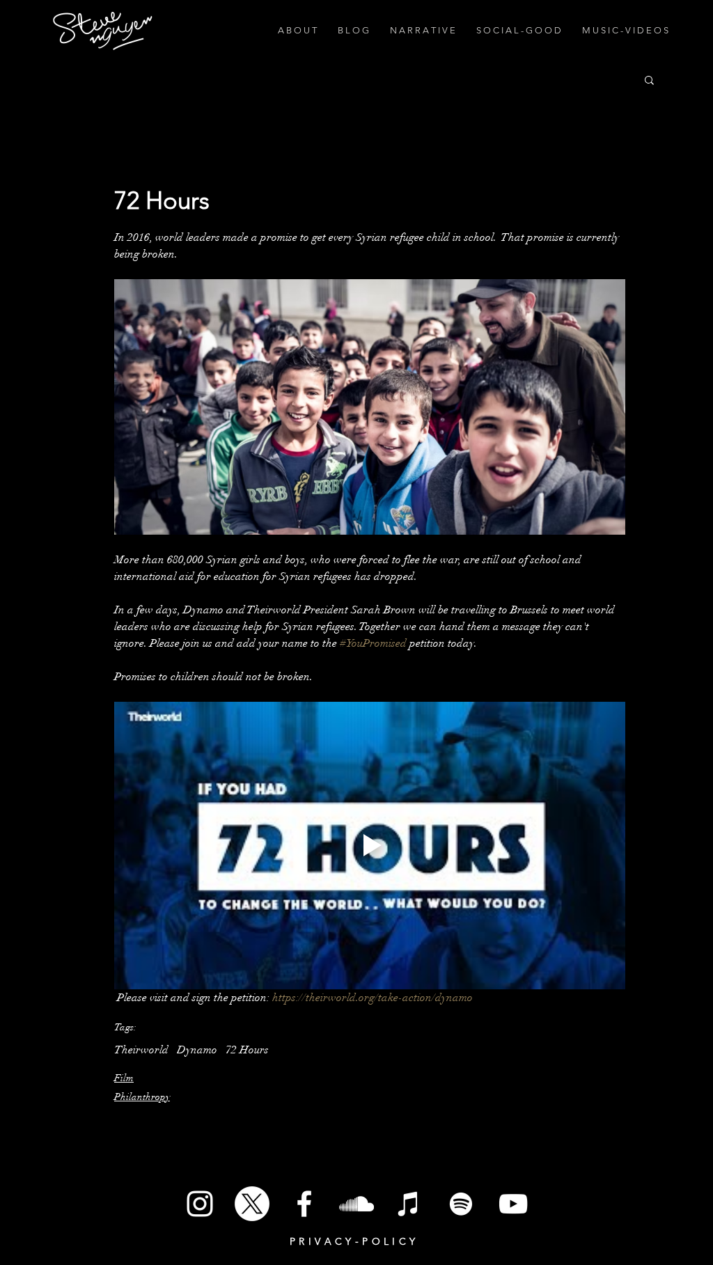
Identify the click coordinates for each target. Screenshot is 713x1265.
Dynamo (197, 1050)
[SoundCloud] (356, 1203)
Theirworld (141, 1050)
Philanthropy (142, 1097)
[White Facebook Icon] (304, 1203)
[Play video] (369, 845)
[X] (252, 1203)
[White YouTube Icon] (513, 1203)
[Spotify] (461, 1203)
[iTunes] (408, 1203)
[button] (649, 79)
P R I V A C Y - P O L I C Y (353, 1241)
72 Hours (247, 1050)
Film (124, 1078)
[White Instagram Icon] (199, 1203)
